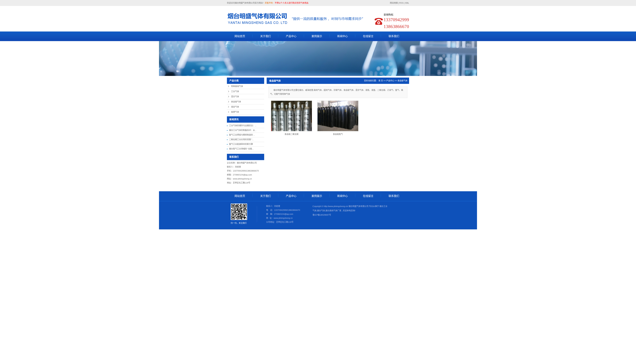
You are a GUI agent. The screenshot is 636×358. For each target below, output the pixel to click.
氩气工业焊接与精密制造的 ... (242, 135)
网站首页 (240, 36)
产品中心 (291, 36)
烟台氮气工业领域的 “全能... (241, 149)
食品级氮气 (338, 134)
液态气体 (235, 107)
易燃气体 (235, 112)
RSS (401, 3)
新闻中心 (342, 36)
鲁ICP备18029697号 (322, 215)
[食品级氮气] (338, 115)
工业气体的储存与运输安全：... (242, 125)
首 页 (380, 81)
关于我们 (265, 36)
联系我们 (394, 36)
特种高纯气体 (237, 86)
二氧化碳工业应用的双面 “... (241, 139)
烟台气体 (321, 210)
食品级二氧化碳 (291, 134)
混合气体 (235, 96)
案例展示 (317, 36)
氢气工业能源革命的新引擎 (241, 144)
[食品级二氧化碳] (291, 115)
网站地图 (394, 3)
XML (407, 3)
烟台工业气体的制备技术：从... (242, 130)
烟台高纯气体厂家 (333, 210)
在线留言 (368, 36)
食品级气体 (236, 102)
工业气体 (235, 91)
